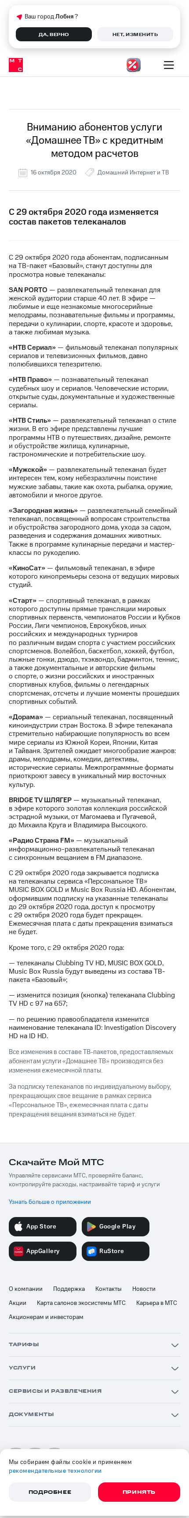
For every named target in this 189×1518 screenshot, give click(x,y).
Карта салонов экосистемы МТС (81, 1303)
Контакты (108, 1289)
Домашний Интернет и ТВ (133, 172)
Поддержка (69, 1289)
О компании (26, 1289)
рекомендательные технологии (55, 1471)
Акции (17, 1303)
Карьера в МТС (156, 1303)
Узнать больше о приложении (50, 1202)
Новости (144, 1289)
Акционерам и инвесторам (46, 1317)
